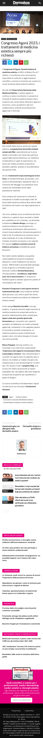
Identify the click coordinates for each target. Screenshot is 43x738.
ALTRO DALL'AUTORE (12, 469)
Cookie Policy (29, 711)
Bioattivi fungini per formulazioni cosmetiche (21, 624)
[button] (4, 3)
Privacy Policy (16, 711)
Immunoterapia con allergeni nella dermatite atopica (11, 428)
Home (3, 36)
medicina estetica (21, 397)
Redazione (6, 59)
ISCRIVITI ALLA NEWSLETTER (21, 700)
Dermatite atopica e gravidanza (32, 427)
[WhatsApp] (26, 62)
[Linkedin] (15, 62)
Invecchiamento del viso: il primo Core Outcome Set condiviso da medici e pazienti (27, 478)
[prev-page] (3, 511)
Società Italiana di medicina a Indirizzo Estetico (18, 402)
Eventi (9, 36)
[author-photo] (21, 450)
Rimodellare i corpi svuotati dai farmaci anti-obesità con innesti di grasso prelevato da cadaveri (27, 489)
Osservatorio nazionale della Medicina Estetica (18, 400)
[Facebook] (4, 62)
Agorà (11, 397)
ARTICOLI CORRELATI (13, 465)
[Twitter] (10, 62)
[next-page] (7, 511)
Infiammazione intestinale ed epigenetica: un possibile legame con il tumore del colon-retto (21, 558)
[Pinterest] (21, 62)
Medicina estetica (11, 39)
